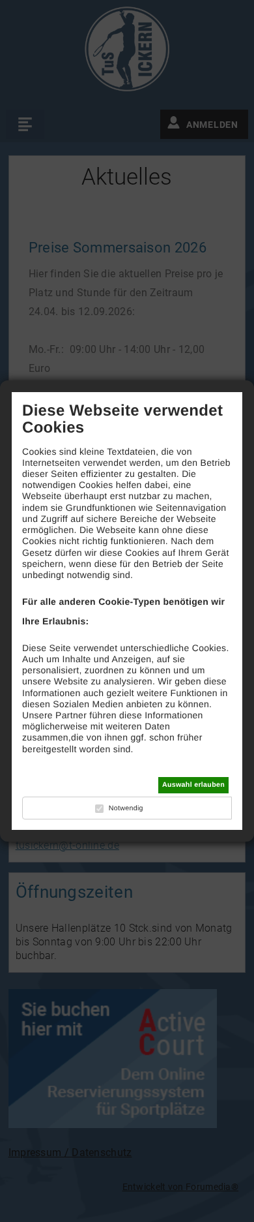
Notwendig (126, 808)
